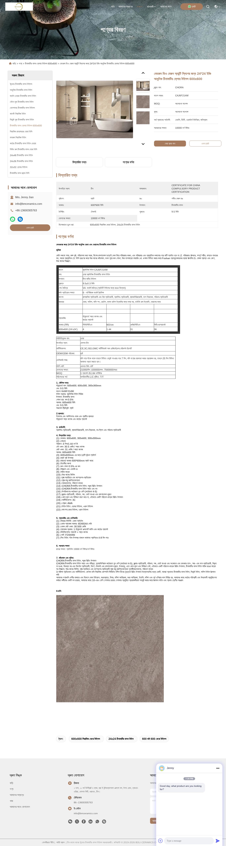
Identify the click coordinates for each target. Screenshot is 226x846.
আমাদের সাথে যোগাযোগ (168, 6)
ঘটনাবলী (150, 6)
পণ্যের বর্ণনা (128, 162)
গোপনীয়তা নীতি (48, 842)
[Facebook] (83, 822)
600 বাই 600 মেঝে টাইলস (154, 738)
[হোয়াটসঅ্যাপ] (13, 219)
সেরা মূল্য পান (170, 143)
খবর (11, 800)
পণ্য (138, 6)
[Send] (217, 840)
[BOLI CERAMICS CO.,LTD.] (19, 6)
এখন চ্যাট (30, 227)
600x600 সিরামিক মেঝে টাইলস (85, 738)
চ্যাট (194, 6)
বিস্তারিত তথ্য (79, 162)
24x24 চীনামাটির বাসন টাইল (121, 738)
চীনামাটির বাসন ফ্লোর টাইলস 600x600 (41, 63)
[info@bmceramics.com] (104, 822)
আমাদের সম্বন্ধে (126, 6)
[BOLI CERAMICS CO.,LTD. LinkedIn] (90, 822)
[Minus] (218, 768)
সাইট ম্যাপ (60, 842)
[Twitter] (77, 822)
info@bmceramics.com (28, 203)
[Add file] (160, 840)
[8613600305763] (97, 822)
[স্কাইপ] (20, 219)
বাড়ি (113, 6)
